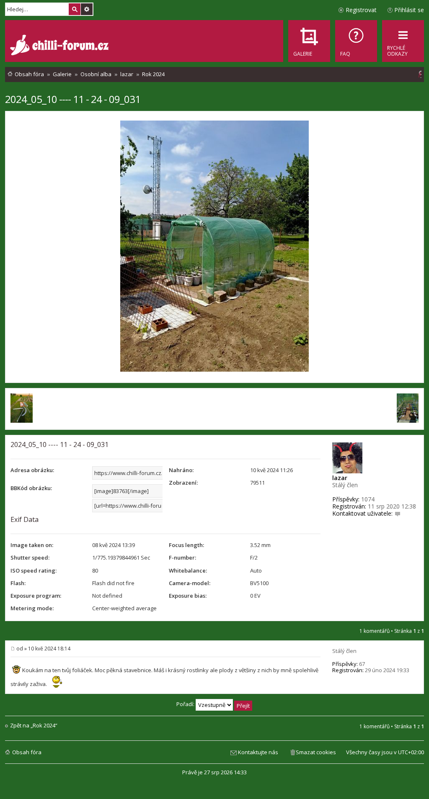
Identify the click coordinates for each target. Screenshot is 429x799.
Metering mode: (32, 608)
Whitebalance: (188, 570)
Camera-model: (189, 583)
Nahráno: (181, 470)
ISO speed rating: (33, 570)
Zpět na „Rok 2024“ (33, 725)
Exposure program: (35, 595)
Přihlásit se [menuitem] (409, 10)
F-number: (182, 557)
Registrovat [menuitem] (361, 10)
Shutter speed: (29, 557)
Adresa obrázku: (32, 470)
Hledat (74, 9)
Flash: (18, 583)
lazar (339, 478)
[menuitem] (356, 41)
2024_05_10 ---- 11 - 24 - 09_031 (72, 99)
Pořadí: (186, 704)
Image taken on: (31, 545)
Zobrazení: (183, 482)
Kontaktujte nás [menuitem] (258, 752)
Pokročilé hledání (87, 9)
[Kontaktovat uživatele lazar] (397, 513)
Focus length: (186, 545)
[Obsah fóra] (60, 46)
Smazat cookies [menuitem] (316, 752)
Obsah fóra (26, 752)
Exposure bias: (188, 595)
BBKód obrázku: (31, 488)
